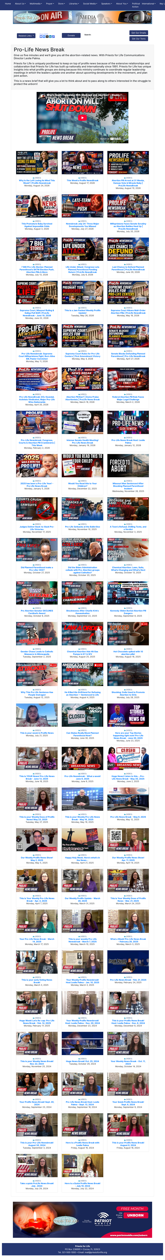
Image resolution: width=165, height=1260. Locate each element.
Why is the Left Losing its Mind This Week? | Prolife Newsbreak (37, 181)
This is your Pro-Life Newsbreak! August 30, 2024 (36, 1143)
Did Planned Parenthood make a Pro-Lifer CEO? (37, 568)
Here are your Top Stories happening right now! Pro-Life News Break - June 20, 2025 (128, 735)
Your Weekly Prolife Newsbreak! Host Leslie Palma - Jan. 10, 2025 (82, 981)
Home (8, 3)
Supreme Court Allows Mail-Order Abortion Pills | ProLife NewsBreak (128, 311)
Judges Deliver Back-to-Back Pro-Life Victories (37, 528)
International (148, 3)
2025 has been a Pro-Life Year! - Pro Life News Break (36, 484)
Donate (71, 35)
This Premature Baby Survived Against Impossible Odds (37, 225)
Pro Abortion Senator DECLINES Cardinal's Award (37, 612)
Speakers (105, 3)
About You (121, 3)
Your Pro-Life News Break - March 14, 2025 (36, 940)
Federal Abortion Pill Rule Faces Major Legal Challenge (128, 398)
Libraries (73, 3)
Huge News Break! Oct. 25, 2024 (82, 1061)
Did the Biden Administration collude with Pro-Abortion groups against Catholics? (83, 570)
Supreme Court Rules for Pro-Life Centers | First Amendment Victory (82, 354)
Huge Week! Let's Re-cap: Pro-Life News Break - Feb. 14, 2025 (36, 1021)
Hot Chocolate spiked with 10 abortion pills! (128, 652)
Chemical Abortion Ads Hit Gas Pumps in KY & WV (82, 652)
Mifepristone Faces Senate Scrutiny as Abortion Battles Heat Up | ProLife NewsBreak (128, 226)
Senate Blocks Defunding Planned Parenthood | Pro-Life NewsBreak (128, 354)
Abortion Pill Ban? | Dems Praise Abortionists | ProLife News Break (82, 398)
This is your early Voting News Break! (37, 981)
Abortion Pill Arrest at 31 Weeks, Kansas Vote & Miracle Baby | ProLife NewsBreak (128, 183)
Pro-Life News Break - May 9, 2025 (128, 817)
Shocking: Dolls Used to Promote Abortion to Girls (128, 693)
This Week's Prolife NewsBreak (82, 180)
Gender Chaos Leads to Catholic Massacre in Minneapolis (37, 652)
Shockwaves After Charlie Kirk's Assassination (82, 612)
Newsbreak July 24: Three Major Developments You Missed (82, 225)
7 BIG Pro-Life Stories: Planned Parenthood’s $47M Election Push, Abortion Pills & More (37, 269)
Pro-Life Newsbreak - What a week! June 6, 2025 (82, 777)
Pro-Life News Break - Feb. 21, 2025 (128, 980)
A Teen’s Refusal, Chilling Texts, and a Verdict (128, 528)
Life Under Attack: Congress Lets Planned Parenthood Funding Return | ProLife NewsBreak (82, 269)
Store (60, 3)
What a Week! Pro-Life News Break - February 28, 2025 (128, 940)
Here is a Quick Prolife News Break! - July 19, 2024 (82, 1184)
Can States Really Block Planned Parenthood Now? (82, 734)
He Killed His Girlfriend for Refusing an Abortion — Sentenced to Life (83, 693)
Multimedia (35, 3)
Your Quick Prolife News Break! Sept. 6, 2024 (128, 1103)
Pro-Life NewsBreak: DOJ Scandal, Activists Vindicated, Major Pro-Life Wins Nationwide (37, 399)
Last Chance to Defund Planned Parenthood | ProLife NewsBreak (128, 268)
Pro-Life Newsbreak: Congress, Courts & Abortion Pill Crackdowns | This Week (37, 443)
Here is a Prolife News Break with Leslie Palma (82, 1143)
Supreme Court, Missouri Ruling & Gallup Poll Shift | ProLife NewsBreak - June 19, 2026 (37, 313)
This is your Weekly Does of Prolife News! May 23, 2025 (37, 818)
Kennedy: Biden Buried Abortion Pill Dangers (128, 612)
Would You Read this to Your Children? (82, 484)
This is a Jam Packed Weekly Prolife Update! (83, 311)
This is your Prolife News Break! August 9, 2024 (128, 1143)
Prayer (49, 3)
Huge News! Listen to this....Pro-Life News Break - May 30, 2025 (128, 777)
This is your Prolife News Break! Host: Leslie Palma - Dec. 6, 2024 (128, 1021)
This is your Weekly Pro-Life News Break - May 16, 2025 (82, 818)
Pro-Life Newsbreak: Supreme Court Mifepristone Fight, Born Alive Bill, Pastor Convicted (37, 356)
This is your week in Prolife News (37, 733)
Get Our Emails (138, 32)
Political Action (136, 5)
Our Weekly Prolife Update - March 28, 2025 (82, 899)
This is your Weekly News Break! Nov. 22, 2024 (36, 1062)
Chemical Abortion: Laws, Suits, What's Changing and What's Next (128, 568)
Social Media (89, 3)
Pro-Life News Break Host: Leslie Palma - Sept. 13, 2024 (82, 1103)
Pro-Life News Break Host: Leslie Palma (128, 441)
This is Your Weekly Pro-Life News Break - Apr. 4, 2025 (36, 899)
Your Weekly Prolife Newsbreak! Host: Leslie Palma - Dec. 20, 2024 (82, 1021)
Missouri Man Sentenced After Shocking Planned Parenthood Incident (128, 486)
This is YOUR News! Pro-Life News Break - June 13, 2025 (37, 777)
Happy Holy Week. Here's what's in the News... (82, 858)
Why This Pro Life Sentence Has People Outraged (37, 693)
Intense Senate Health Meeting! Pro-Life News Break (82, 441)
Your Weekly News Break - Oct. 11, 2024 (128, 1062)
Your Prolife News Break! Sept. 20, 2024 (36, 1103)
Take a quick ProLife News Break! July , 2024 (37, 1184)
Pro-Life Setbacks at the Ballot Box (82, 526)
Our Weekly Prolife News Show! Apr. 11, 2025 (128, 858)
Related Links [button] (25, 35)
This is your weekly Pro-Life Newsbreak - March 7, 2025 (82, 940)
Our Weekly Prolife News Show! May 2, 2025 (37, 858)
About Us (19, 3)
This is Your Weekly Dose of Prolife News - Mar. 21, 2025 (128, 899)
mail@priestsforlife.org (96, 1252)
